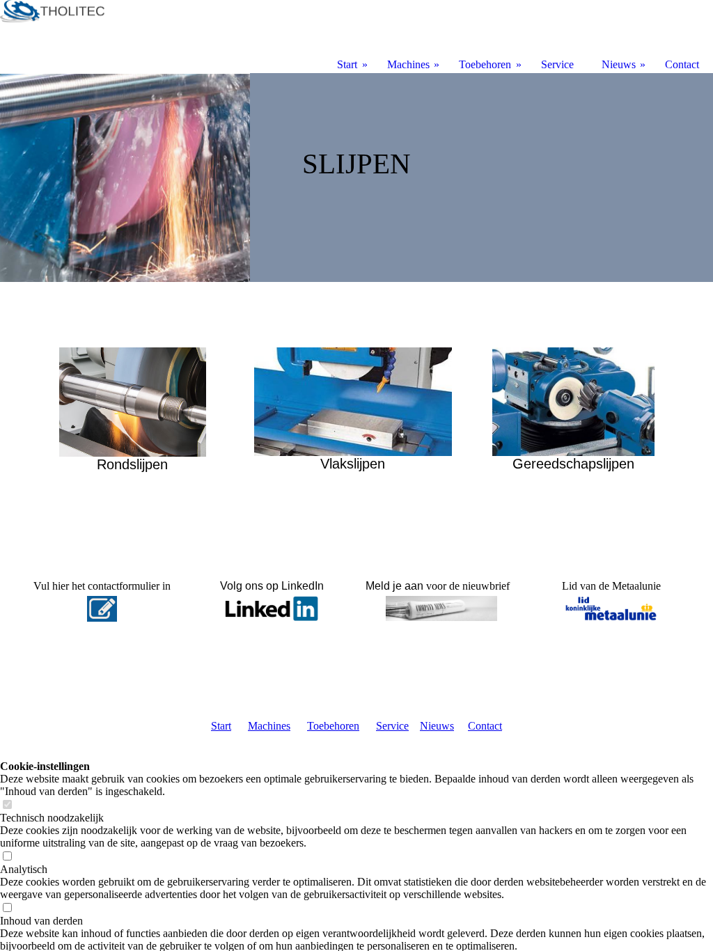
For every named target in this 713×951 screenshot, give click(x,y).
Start (221, 726)
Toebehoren (333, 726)
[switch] (7, 805)
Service (392, 726)
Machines (269, 726)
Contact (485, 726)
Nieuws (437, 726)
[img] (356, 177)
